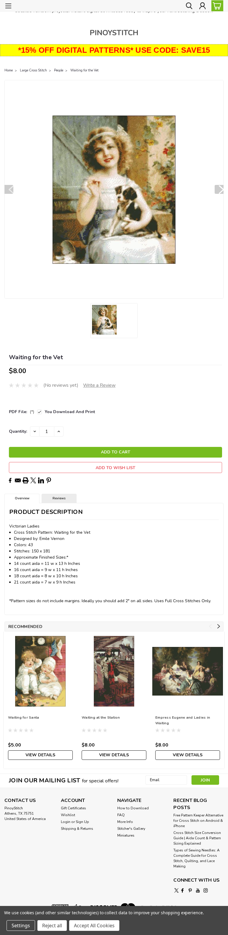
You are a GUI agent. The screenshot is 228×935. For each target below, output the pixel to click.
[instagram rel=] (205, 890)
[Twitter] (33, 480)
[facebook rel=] (182, 890)
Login (65, 821)
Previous (8, 189)
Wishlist (68, 815)
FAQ (121, 815)
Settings (21, 925)
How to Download (133, 808)
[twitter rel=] (176, 890)
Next (219, 189)
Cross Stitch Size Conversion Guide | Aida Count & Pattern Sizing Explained (197, 838)
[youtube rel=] (198, 890)
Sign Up (82, 821)
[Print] (25, 480)
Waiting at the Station (101, 717)
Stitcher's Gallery (131, 828)
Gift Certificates (73, 808)
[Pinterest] (49, 480)
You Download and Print (70, 412)
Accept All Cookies (94, 925)
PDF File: (21, 412)
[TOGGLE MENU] (8, 6)
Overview (22, 498)
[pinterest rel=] (190, 890)
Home (8, 70)
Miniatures (125, 835)
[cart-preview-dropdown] (216, 5)
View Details (40, 755)
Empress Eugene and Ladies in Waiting (182, 720)
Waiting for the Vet (84, 70)
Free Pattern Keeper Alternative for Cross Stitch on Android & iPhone (198, 820)
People (58, 70)
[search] (189, 6)
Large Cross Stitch (33, 70)
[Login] (202, 6)
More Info (125, 821)
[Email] (18, 480)
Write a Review (99, 385)
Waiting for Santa (23, 717)
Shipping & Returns (77, 828)
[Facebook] (10, 480)
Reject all (52, 925)
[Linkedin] (41, 480)
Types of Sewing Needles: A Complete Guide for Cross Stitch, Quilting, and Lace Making (196, 858)
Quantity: (18, 431)
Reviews (59, 498)
